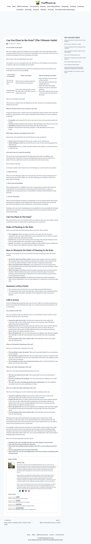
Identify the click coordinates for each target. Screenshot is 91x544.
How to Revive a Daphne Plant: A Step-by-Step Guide (17, 522)
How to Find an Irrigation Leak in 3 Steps (72, 61)
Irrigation (36, 9)
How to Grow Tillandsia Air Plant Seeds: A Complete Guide (22, 509)
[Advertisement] (45, 21)
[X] (23, 491)
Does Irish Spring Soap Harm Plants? (71, 64)
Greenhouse (19, 9)
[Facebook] (26, 491)
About (14, 6)
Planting (43, 6)
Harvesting (28, 9)
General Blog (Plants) (53, 6)
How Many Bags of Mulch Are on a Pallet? (72, 44)
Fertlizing (73, 6)
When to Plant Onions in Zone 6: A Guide (18, 498)
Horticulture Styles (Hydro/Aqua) (65, 9)
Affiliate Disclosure (22, 6)
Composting (65, 6)
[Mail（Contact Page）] (20, 491)
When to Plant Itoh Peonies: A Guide (50, 521)
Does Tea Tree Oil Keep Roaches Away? (72, 55)
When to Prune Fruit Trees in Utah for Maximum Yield (21, 505)
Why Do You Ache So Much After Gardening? (19, 502)
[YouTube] (29, 491)
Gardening (80, 6)
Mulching (43, 9)
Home (9, 6)
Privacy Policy (59, 535)
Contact (51, 535)
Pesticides (51, 9)
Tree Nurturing (34, 6)
